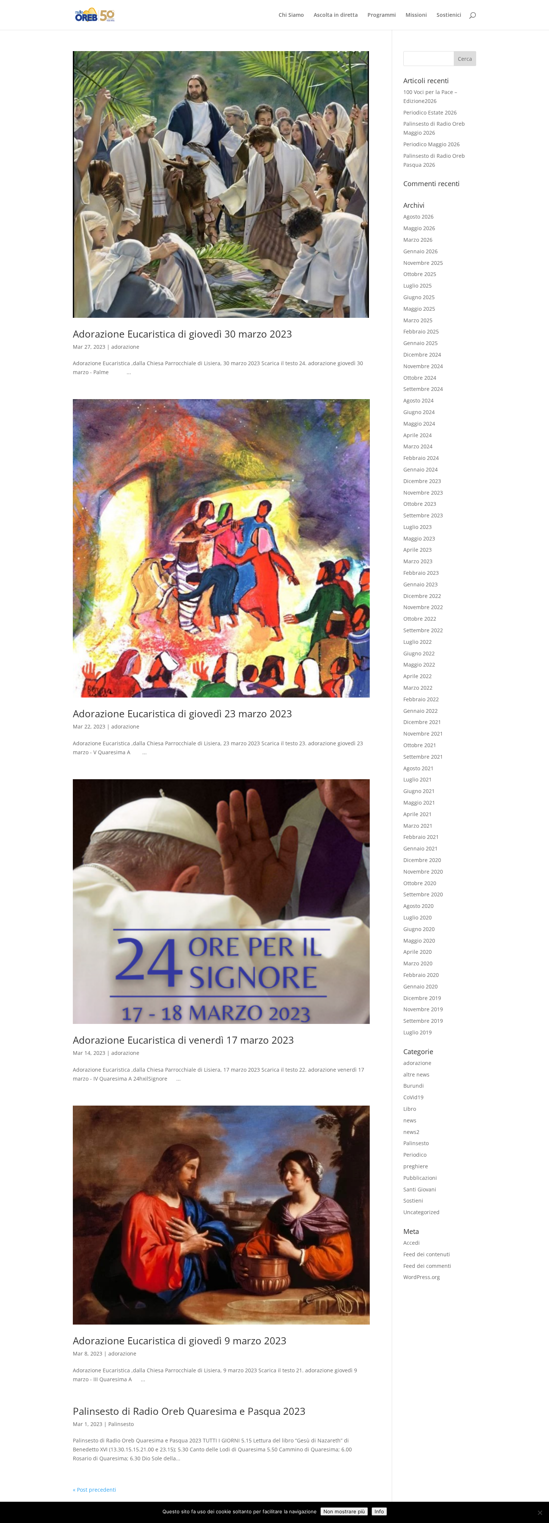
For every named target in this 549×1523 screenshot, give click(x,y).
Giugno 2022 (419, 653)
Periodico (415, 1154)
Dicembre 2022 (422, 595)
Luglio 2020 (417, 917)
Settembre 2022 (423, 630)
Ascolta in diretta (336, 15)
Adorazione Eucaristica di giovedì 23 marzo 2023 (182, 713)
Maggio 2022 (419, 664)
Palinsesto (121, 1424)
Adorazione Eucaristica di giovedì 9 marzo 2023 (179, 1340)
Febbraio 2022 (421, 699)
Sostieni (413, 1200)
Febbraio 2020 (421, 974)
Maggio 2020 (419, 940)
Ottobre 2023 (419, 503)
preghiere (415, 1166)
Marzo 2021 (417, 825)
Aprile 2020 (417, 951)
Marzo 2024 (417, 446)
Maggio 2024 (419, 423)
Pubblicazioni (420, 1177)
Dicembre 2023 (422, 481)
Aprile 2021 (417, 814)
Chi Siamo (291, 15)
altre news (416, 1074)
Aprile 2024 (417, 435)
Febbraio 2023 (421, 572)
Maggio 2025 (419, 308)
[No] (539, 1512)
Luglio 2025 (417, 285)
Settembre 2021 (423, 756)
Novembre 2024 (423, 366)
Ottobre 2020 (419, 883)
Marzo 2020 (417, 963)
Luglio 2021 (417, 779)
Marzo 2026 (417, 239)
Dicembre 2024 (422, 354)
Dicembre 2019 (422, 998)
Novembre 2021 (423, 733)
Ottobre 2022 (419, 618)
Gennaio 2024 (420, 469)
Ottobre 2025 (419, 274)
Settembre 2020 (423, 894)
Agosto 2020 (418, 905)
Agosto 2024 (418, 400)
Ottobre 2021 (419, 745)
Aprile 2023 (417, 549)
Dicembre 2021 (422, 722)
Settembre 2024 (423, 388)
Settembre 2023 (423, 515)
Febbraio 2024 (421, 457)
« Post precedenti (94, 1489)
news (409, 1120)
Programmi (381, 15)
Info (379, 1511)
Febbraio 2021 (421, 836)
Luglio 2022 (417, 641)
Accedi (411, 1242)
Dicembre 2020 (422, 860)
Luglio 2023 (417, 526)
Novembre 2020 (423, 871)
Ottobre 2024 (419, 377)
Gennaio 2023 (420, 584)
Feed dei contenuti (426, 1254)
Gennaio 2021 (420, 848)
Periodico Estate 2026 (430, 112)
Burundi (413, 1085)
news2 (411, 1131)
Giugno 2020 (419, 929)
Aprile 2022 (417, 676)
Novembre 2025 (423, 262)
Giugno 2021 (419, 791)
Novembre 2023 (423, 492)
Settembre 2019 (423, 1020)
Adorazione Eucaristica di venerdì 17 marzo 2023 (183, 1040)
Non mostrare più (344, 1511)
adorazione (125, 346)
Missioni (416, 15)
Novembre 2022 (423, 607)
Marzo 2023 (417, 561)
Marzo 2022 (417, 687)
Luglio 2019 (417, 1032)
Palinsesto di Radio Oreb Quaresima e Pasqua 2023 (189, 1411)
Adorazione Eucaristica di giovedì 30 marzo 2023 (182, 334)
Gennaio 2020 (420, 986)
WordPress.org (421, 1277)
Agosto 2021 (418, 768)
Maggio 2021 (419, 802)
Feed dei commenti (427, 1265)
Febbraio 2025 (421, 331)
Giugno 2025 (419, 297)
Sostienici (449, 15)
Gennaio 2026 (420, 251)
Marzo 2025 (417, 320)
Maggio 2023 (419, 538)
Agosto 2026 (418, 216)
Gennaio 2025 (420, 343)
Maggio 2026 (419, 228)
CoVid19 (413, 1097)
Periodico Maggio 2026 (431, 144)
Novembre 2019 (423, 1009)
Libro (409, 1108)
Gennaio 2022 (420, 710)
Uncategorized (421, 1212)
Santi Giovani (419, 1189)
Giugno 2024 (419, 412)
